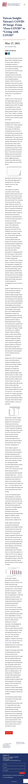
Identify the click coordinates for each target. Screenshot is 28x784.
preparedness (18, 210)
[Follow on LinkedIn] (9, 53)
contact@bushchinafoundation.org (12, 760)
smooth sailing (13, 99)
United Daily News (13, 260)
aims (12, 588)
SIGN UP (22, 772)
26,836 (16, 75)
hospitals (16, 336)
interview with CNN (11, 607)
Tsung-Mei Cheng (11, 46)
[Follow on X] (6, 53)
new (7, 586)
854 (8, 77)
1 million (9, 95)
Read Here (9, 732)
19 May (10, 113)
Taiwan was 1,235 (10, 391)
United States (13, 89)
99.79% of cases (13, 554)
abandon (13, 582)
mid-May (14, 533)
